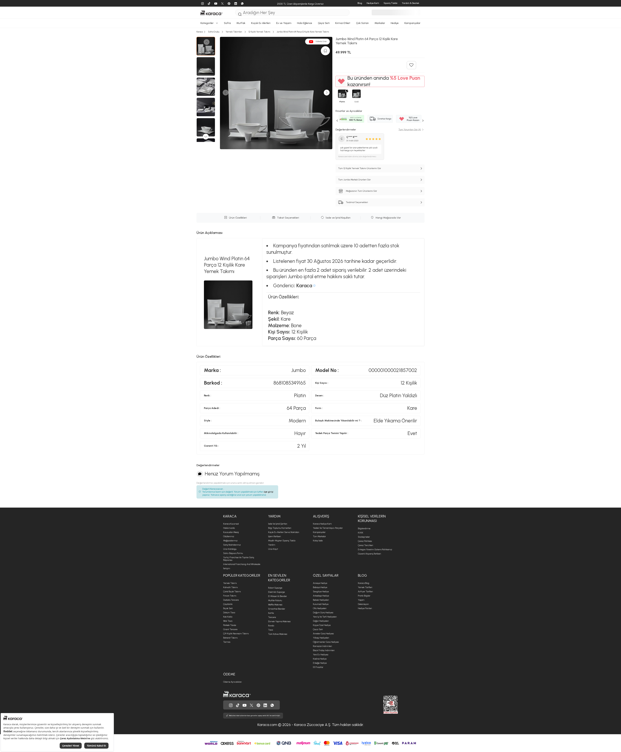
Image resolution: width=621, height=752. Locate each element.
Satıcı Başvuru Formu (233, 553)
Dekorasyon (363, 604)
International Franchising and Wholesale (241, 564)
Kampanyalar (319, 532)
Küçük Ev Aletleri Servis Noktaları (283, 532)
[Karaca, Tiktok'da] (237, 705)
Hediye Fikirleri (365, 608)
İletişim (226, 568)
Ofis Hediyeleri (320, 608)
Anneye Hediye (320, 583)
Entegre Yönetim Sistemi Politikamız (375, 549)
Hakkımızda (229, 528)
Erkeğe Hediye (320, 663)
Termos (226, 642)
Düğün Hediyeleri (321, 621)
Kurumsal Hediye (320, 604)
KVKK (360, 532)
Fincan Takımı (229, 595)
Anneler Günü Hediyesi (323, 633)
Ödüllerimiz (228, 536)
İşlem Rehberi (274, 536)
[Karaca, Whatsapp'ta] (272, 705)
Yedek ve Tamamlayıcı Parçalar (328, 528)
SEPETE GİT (310, 70)
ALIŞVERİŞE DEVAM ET (310, 62)
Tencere (272, 617)
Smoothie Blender (276, 608)
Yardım (274, 516)
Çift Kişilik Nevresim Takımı (236, 633)
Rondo (271, 625)
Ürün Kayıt (273, 549)
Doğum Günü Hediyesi (323, 612)
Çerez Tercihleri (365, 545)
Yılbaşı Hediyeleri (321, 637)
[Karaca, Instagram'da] (230, 705)
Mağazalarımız (230, 540)
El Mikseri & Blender (277, 596)
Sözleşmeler (364, 537)
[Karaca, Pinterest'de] (258, 705)
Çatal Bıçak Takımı (232, 591)
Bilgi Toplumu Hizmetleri (279, 528)
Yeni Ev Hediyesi (320, 654)
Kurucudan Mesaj (231, 532)
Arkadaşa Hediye (321, 595)
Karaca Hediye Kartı (322, 523)
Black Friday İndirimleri (324, 650)
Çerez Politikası (365, 541)
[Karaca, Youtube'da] (244, 705)
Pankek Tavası (229, 625)
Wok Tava (227, 621)
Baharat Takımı (230, 637)
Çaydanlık (228, 604)
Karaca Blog (363, 583)
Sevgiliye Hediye (321, 591)
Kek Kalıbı (227, 616)
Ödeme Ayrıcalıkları (232, 682)
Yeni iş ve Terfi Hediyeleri (325, 616)
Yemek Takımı (230, 583)
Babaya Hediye (320, 587)
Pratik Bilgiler (364, 595)
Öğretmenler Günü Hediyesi (326, 642)
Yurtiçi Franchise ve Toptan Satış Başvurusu (238, 558)
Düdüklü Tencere (231, 600)
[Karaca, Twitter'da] (251, 705)
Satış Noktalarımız (232, 544)
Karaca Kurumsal (231, 523)
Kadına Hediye (320, 658)
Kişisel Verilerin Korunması (372, 518)
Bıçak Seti (228, 608)
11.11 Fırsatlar (318, 667)
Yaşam (361, 600)
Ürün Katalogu (229, 549)
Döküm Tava (229, 612)
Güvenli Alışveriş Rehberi (369, 553)
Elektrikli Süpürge (276, 592)
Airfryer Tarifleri (365, 591)
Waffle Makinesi (275, 604)
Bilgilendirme (364, 528)
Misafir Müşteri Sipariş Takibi (281, 540)
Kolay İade (318, 540)
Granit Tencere (230, 629)
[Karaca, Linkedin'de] (265, 705)
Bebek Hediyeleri (321, 600)
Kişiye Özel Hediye (322, 625)
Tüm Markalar (319, 536)
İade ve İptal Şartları (277, 523)
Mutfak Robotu (275, 600)
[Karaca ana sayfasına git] (237, 694)
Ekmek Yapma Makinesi (279, 621)
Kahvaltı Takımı (230, 587)
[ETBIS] (384, 705)
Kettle (271, 613)
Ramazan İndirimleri (322, 646)
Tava (270, 629)
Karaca (230, 516)
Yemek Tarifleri (365, 587)
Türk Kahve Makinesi (277, 634)
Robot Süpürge (275, 587)
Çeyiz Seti (318, 629)
